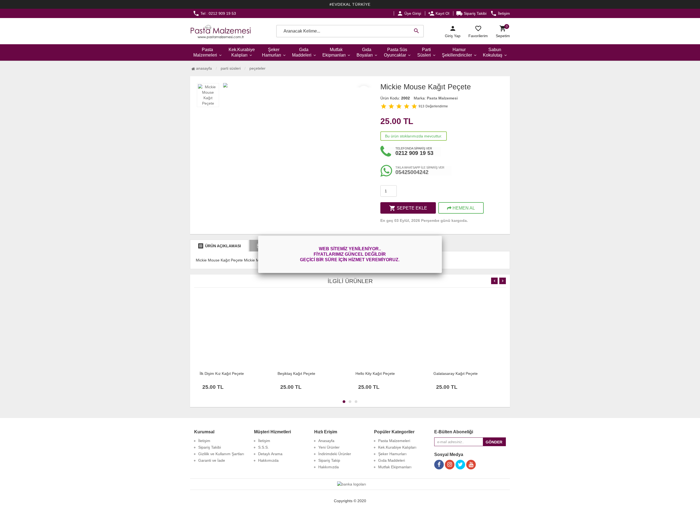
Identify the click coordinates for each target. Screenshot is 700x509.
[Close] (442, 236)
